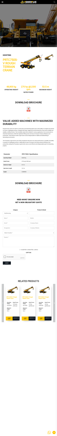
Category (15, 210)
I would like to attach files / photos (29, 249)
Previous (3, 303)
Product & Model (41, 210)
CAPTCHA (28, 252)
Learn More (9, 318)
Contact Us (16, 318)
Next (54, 303)
